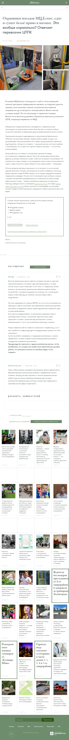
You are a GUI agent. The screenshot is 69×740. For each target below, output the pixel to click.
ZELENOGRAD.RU (23, 41)
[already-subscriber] (32, 225)
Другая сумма (15, 210)
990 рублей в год (16, 213)
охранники (22, 242)
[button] (15, 225)
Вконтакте (21, 726)
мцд (15, 242)
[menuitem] (11, 726)
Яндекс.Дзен (50, 726)
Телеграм (11, 726)
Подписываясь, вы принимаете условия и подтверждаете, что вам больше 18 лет (27, 231)
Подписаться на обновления (20, 421)
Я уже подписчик (32, 225)
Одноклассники (38, 726)
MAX (29, 726)
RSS (59, 726)
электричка (9, 242)
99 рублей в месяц (17, 207)
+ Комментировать (40, 267)
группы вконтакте (41, 184)
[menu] (47, 421)
